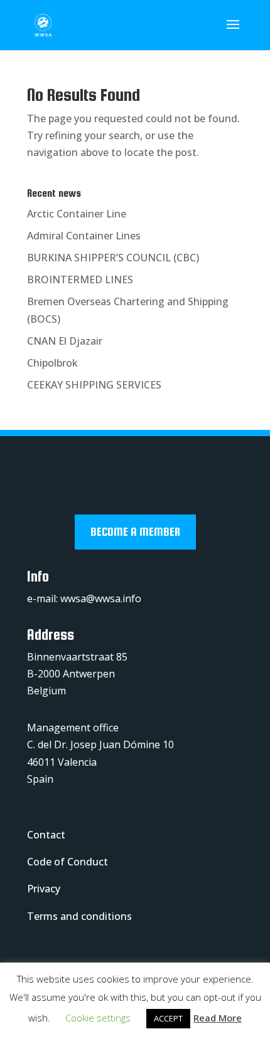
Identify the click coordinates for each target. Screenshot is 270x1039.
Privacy (43, 888)
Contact (46, 835)
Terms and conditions (79, 916)
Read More (217, 1017)
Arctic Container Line (76, 214)
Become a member (135, 531)
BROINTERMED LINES (80, 279)
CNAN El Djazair (64, 341)
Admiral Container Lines (84, 236)
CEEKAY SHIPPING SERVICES (94, 385)
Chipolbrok (52, 363)
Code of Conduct (67, 862)
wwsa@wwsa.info (100, 598)
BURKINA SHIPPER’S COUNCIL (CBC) (113, 257)
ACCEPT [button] (168, 1018)
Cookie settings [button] (98, 1017)
